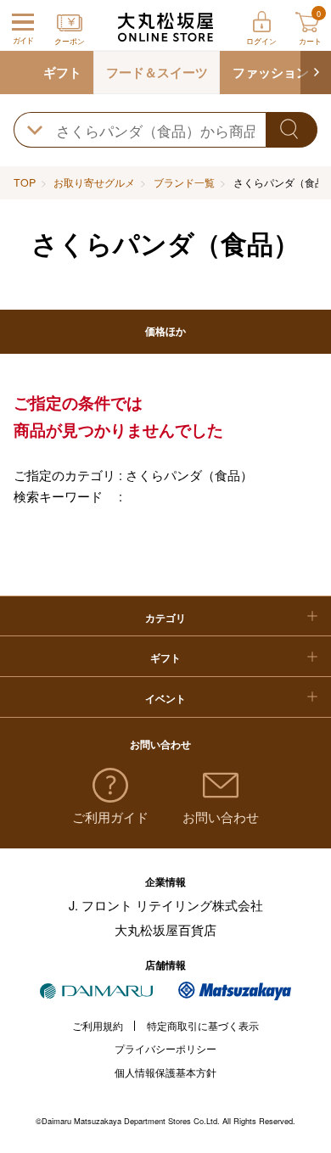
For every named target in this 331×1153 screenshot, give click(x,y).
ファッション (271, 72)
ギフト (62, 72)
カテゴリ (165, 617)
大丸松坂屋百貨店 (165, 929)
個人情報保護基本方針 (165, 1072)
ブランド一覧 (184, 182)
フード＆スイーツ (157, 72)
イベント (165, 698)
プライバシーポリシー (165, 1048)
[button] (315, 73)
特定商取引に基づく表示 (203, 1025)
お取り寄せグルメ (94, 182)
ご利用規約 (97, 1025)
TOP (25, 182)
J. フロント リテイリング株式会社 (166, 905)
